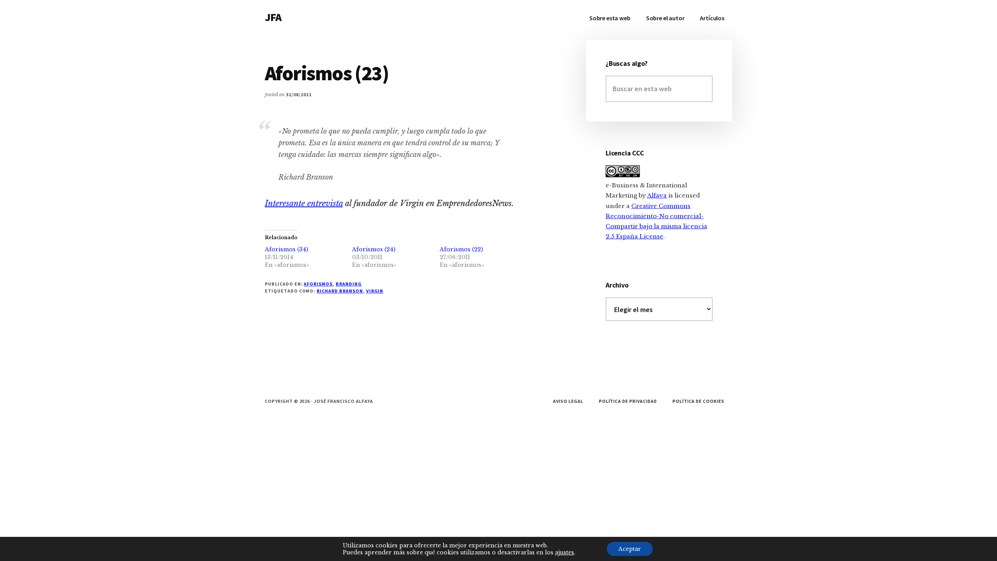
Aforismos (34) (286, 249)
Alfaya (657, 195)
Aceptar (629, 548)
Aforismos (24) (373, 249)
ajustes (564, 552)
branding (349, 284)
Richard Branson (340, 291)
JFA (273, 17)
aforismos (318, 284)
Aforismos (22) (461, 249)
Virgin (375, 291)
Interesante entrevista (304, 203)
